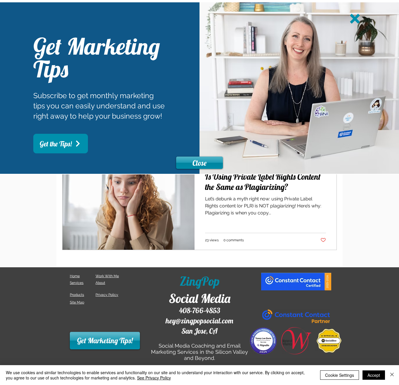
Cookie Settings (339, 375)
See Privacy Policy (154, 378)
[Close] (391, 375)
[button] (355, 19)
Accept (373, 375)
